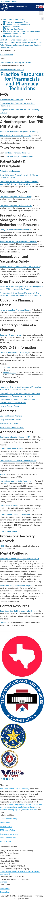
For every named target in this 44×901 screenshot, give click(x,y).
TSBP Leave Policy (7, 830)
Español (9, 54)
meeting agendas (14, 810)
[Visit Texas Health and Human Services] (10, 759)
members (13, 807)
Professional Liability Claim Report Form (16, 481)
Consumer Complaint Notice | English (15, 196)
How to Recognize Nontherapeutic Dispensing (19, 131)
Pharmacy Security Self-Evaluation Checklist (18, 241)
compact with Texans (22, 804)
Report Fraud (5, 841)
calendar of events (29, 810)
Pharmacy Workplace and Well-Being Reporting (19, 558)
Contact (3, 623)
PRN (2, 546)
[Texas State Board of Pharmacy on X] (4, 779)
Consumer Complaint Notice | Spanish (16, 205)
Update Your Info (17, 69)
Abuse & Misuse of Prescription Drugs (15, 135)
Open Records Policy (8, 819)
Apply (2, 69)
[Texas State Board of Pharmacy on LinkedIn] (12, 779)
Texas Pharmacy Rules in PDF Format (20, 157)
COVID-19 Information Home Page (14, 352)
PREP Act (6, 368)
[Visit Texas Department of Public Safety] (13, 736)
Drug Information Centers (10, 420)
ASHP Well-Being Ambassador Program (16, 586)
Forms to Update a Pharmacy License (15, 310)
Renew (7, 69)
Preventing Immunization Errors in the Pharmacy (20, 266)
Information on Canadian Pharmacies (15, 515)
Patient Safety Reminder (10, 171)
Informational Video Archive (11, 449)
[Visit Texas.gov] (22, 656)
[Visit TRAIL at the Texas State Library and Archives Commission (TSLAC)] (22, 700)
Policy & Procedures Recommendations (16, 230)
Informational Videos (8, 531)
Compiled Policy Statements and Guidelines (18, 460)
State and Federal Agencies (11, 416)
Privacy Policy (6, 826)
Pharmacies (5, 888)
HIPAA (2, 474)
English (3, 54)
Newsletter (4, 63)
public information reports (28, 807)
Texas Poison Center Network (12, 427)
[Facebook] (1, 779)
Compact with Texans (9, 834)
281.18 (6, 484)
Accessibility (5, 822)
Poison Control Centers (9, 423)
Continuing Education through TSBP (15, 437)
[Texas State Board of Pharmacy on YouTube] (7, 779)
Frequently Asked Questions (11, 99)
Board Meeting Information (20, 63)
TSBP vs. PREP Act (9, 372)
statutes (3, 810)
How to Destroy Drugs (9, 406)
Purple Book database (9, 506)
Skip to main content (8, 1)
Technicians (5, 892)
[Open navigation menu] (41, 13)
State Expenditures (8, 838)
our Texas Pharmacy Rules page (17, 153)
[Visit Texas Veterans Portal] (12, 773)
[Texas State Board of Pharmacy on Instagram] (9, 779)
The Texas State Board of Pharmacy (14, 789)
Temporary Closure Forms (10, 335)
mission (10, 804)
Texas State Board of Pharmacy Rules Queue (18, 611)
